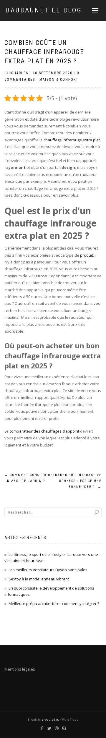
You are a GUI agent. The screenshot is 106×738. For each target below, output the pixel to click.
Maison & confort (59, 79)
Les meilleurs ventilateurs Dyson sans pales (48, 569)
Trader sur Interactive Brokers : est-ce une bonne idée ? (77, 481)
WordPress (69, 719)
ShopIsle (35, 719)
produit (86, 255)
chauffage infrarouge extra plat (72, 140)
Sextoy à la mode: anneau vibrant (39, 579)
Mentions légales (19, 669)
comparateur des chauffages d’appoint (44, 431)
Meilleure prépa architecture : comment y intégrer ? (54, 603)
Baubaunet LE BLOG (44, 10)
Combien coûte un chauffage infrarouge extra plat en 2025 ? (44, 52)
